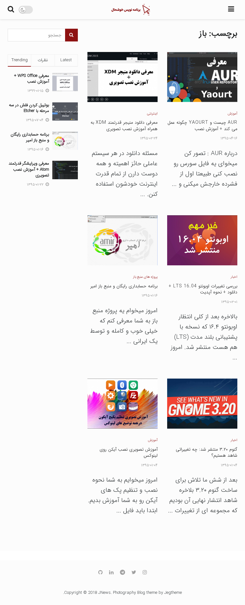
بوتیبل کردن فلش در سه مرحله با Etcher (29, 108)
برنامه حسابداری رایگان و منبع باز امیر (30, 137)
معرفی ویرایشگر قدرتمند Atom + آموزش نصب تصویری (29, 169)
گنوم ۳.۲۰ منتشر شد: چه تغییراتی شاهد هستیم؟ (206, 452)
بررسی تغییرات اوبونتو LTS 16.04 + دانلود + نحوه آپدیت (203, 289)
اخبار (234, 277)
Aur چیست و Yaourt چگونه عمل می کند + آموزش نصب (202, 125)
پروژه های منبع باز (145, 277)
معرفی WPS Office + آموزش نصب (31, 78)
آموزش (232, 113)
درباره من (126, 89)
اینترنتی (152, 113)
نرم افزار (127, 49)
